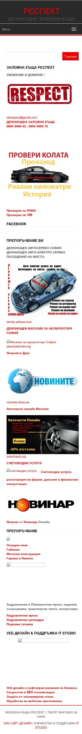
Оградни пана (17, 545)
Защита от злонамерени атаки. (30, 696)
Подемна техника (20, 624)
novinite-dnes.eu (18, 402)
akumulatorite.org (19, 346)
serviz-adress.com (19, 322)
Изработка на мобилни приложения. (35, 701)
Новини (12, 522)
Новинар (30, 522)
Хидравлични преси (22, 615)
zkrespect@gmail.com (22, 117)
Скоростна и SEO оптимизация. (31, 692)
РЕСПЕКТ (41, 10)
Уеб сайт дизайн (17, 723)
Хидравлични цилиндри (25, 619)
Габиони (13, 549)
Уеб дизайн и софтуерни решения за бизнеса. (42, 687)
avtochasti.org (16, 456)
